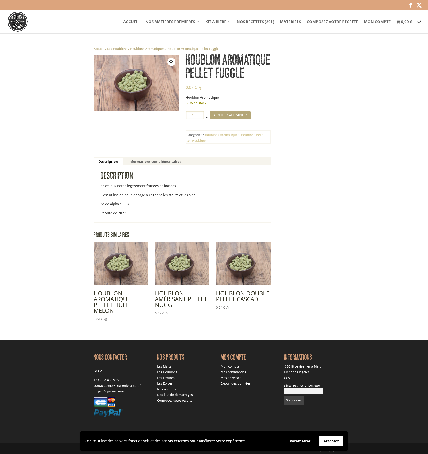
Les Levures (166, 378)
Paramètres (300, 441)
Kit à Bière (215, 22)
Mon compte (377, 22)
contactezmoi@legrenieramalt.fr (118, 385)
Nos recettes (166, 389)
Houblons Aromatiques (147, 49)
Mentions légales (296, 372)
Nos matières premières (170, 22)
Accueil (131, 22)
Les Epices (165, 383)
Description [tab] (108, 161)
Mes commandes (233, 372)
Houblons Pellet (253, 135)
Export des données (236, 383)
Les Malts (164, 366)
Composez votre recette (332, 22)
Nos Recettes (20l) (255, 22)
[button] (171, 62)
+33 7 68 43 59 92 (106, 380)
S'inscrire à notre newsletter (302, 385)
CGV (287, 378)
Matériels (290, 22)
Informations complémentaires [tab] (154, 161)
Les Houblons (117, 49)
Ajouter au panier (230, 115)
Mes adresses (231, 378)
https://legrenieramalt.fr (112, 391)
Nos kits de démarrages (175, 395)
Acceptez (331, 440)
